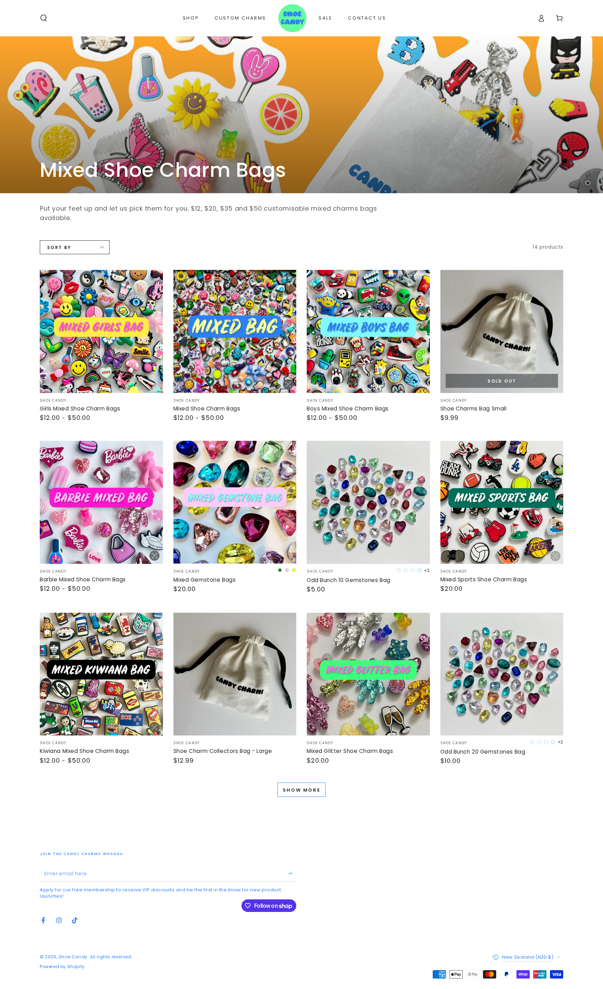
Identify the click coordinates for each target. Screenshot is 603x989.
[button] (44, 18)
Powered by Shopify (62, 966)
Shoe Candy (73, 957)
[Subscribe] (292, 873)
